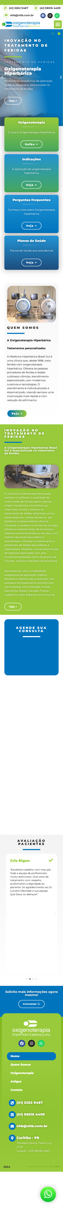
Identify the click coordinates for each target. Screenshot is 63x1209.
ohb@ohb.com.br (22, 15)
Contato (16, 1090)
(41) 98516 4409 (50, 8)
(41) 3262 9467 (30, 1103)
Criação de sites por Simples (43, 1166)
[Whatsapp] (57, 15)
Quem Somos (20, 1064)
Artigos (16, 1081)
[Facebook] (43, 15)
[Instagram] (50, 15)
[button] (58, 24)
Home (14, 1056)
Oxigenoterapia (22, 1073)
